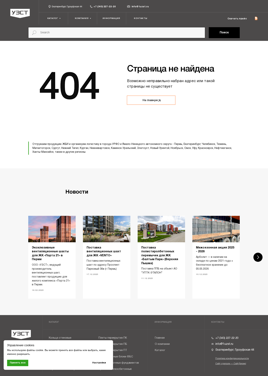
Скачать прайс (237, 19)
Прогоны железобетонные (115, 369)
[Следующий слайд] (258, 257)
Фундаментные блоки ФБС (115, 357)
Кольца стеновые (60, 338)
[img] (91, 6)
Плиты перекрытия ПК (112, 338)
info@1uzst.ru (140, 7)
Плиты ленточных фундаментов (118, 363)
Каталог (160, 350)
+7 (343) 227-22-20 (105, 7)
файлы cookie (35, 350)
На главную (150, 100)
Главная (160, 338)
